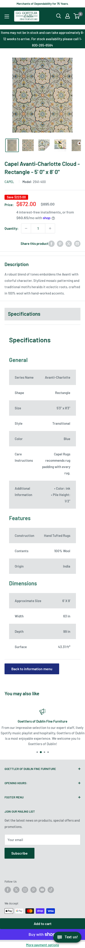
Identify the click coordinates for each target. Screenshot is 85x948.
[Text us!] (67, 938)
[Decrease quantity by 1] (26, 228)
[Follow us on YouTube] (42, 890)
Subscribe (19, 853)
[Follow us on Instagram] (25, 890)
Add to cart (42, 923)
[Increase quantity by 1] (50, 228)
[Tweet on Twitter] (69, 243)
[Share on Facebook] (51, 243)
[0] (77, 16)
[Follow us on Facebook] (8, 890)
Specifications (24, 314)
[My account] (67, 16)
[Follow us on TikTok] (51, 890)
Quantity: (11, 228)
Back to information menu (31, 669)
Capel (9, 182)
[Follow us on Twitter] (16, 890)
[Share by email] (77, 243)
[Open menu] (7, 16)
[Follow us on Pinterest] (33, 890)
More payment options (42, 945)
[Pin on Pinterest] (60, 243)
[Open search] (58, 16)
